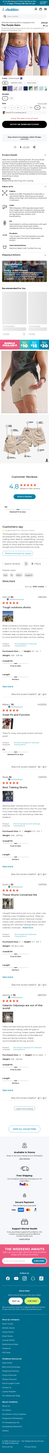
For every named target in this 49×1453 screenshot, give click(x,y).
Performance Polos (10, 1344)
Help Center (7, 1363)
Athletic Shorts (8, 1328)
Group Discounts (9, 1375)
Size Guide (42, 103)
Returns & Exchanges (11, 1367)
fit (12, 575)
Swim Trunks (7, 1324)
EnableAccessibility (43, 3)
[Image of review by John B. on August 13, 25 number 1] (7, 616)
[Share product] (34, 147)
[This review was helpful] (39, 874)
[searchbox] (13, 564)
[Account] (36, 9)
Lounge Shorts (8, 1340)
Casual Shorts (8, 1332)
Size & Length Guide (10, 1383)
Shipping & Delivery (10, 1371)
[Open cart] (40, 9)
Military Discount (9, 1379)
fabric (19, 575)
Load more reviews (24, 1109)
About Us (6, 1406)
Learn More (25, 139)
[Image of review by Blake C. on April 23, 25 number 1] (7, 723)
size (5, 575)
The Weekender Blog (11, 1396)
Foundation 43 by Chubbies (14, 1414)
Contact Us (6, 1387)
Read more (28, 927)
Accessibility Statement (12, 1427)
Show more (8, 581)
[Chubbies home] (10, 9)
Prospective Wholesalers (12, 1418)
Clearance (6, 1348)
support (28, 575)
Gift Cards (6, 1352)
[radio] (4, 88)
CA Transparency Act (10, 1422)
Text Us (16, 1301)
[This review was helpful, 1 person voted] (39, 694)
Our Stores (24, 1159)
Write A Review (24, 496)
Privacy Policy (30, 1447)
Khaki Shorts (7, 1336)
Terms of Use (7, 1447)
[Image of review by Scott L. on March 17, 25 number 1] (7, 903)
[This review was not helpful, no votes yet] (43, 694)
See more (7, 686)
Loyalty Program (9, 1392)
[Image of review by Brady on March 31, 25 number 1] (7, 796)
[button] (16, 54)
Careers (5, 1431)
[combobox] (36, 586)
